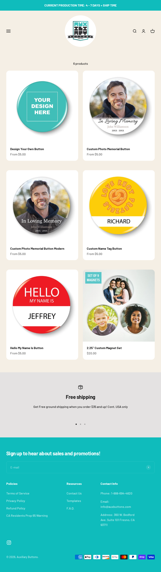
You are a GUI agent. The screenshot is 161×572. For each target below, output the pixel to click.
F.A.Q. (70, 508)
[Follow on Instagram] (9, 542)
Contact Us (74, 493)
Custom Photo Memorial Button (108, 149)
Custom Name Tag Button (104, 248)
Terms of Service (17, 493)
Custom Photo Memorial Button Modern (37, 248)
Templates (74, 501)
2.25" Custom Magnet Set (104, 348)
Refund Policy (15, 508)
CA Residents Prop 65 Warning (27, 515)
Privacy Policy (15, 501)
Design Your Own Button (27, 149)
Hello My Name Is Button (26, 348)
